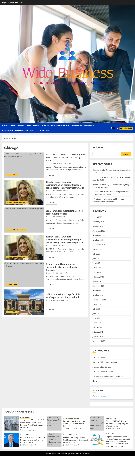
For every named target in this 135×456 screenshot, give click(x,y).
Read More (51, 175)
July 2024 (96, 309)
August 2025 (97, 249)
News (94, 381)
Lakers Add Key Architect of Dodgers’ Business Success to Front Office (32, 439)
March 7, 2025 (60, 246)
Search (97, 147)
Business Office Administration (55, 125)
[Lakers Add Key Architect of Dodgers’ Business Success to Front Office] (11, 440)
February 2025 (98, 277)
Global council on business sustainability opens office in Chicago (61, 267)
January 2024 (97, 336)
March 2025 (97, 272)
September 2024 (99, 300)
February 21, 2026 (28, 445)
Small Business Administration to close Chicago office (64, 212)
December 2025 (98, 231)
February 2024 (98, 332)
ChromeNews (74, 453)
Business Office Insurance (83, 125)
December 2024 (98, 286)
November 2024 (98, 290)
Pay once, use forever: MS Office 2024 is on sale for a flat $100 (74, 423)
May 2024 (96, 318)
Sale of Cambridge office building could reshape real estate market (75, 439)
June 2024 (96, 313)
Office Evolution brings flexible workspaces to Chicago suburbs (63, 296)
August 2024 (97, 304)
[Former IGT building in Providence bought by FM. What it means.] (97, 423)
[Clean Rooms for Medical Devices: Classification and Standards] (11, 423)
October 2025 (97, 240)
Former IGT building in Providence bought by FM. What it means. (117, 423)
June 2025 (96, 258)
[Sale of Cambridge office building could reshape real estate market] (54, 440)
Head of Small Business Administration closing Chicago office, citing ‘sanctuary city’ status (65, 185)
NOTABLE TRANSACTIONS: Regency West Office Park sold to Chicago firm (66, 157)
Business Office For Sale (28, 125)
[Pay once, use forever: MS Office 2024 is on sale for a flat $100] (54, 423)
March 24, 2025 (60, 191)
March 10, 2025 (60, 217)
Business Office (8, 125)
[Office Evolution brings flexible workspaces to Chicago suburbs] (24, 302)
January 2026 (97, 226)
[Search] (117, 128)
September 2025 (99, 244)
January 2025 (97, 281)
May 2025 (96, 263)
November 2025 (98, 235)
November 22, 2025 (61, 163)
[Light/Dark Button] (113, 128)
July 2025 (96, 254)
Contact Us (43, 131)
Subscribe (128, 128)
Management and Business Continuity (18, 131)
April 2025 (96, 267)
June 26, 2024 (59, 273)
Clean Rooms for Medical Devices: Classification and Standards (32, 425)
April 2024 (96, 323)
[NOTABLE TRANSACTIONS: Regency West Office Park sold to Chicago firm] (24, 165)
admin (50, 163)
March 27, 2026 (27, 430)
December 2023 (98, 341)
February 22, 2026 (114, 429)
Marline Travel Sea (99, 396)
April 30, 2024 (59, 300)
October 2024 (97, 295)
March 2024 (97, 327)
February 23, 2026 (71, 429)
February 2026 (98, 222)
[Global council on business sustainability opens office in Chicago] (24, 274)
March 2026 (97, 217)
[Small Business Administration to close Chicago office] (24, 220)
